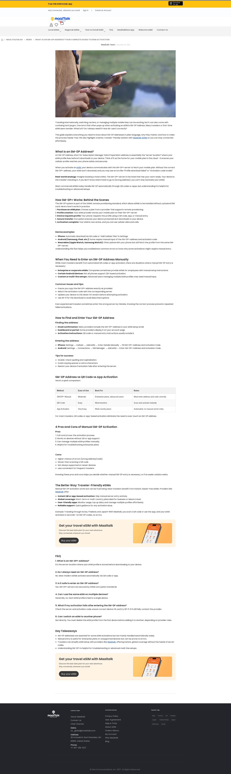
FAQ (111, 29)
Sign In (85, 10)
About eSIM (110, 727)
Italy (153, 716)
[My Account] (51, 24)
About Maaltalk (78, 716)
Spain (173, 720)
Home (2, 39)
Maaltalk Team (108, 44)
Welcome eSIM (145, 29)
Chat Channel (77, 724)
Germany (155, 724)
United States (164, 720)
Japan (154, 720)
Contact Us (162, 29)
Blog (107, 741)
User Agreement (113, 719)
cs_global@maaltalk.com (83, 730)
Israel (163, 724)
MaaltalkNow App (125, 29)
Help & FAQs (111, 723)
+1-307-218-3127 (78, 747)
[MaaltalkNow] (115, 19)
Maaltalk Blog (14, 39)
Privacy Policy (111, 716)
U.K (167, 716)
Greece (172, 716)
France (160, 716)
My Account (111, 734)
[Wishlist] (56, 24)
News (29, 39)
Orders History (112, 730)
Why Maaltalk (111, 737)
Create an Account (103, 10)
